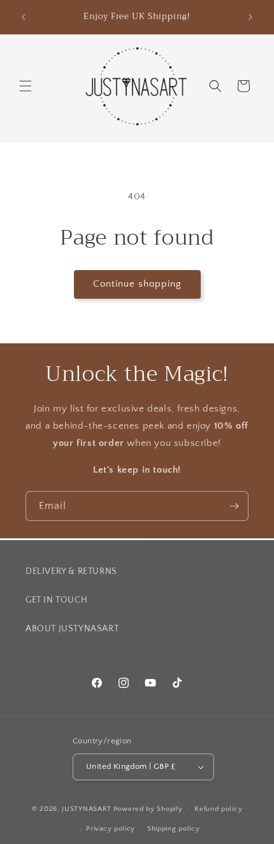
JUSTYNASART (87, 809)
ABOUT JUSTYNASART (72, 629)
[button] (25, 86)
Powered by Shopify (148, 809)
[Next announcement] (250, 17)
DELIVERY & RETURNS (71, 571)
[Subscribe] (234, 506)
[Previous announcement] (24, 17)
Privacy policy (110, 829)
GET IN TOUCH (56, 600)
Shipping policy (173, 829)
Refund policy (218, 809)
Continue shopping (137, 283)
